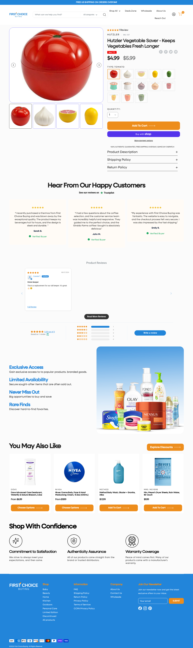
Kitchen (47, 601)
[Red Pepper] (169, 86)
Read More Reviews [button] (96, 316)
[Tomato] (114, 74)
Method (104, 489)
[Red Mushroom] (114, 86)
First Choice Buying (21, 646)
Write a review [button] (150, 333)
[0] (180, 14)
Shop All (113, 11)
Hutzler (113, 35)
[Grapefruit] (141, 74)
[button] (113, 30)
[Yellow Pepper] (114, 98)
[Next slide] (171, 293)
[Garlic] (127, 74)
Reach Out (160, 18)
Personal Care (50, 609)
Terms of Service (82, 605)
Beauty (46, 593)
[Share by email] (176, 52)
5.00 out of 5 (49, 332)
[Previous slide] (22, 293)
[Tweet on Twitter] (171, 52)
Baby (45, 589)
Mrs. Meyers (151, 489)
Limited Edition (50, 612)
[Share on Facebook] (161, 52)
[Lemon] (155, 74)
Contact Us (116, 593)
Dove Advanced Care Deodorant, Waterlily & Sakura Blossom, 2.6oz (26, 494)
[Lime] (169, 74)
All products (49, 620)
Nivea (58, 489)
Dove (14, 489)
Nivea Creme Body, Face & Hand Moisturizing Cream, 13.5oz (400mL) (71, 494)
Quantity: (114, 109)
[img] (33, 273)
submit (176, 601)
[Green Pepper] (141, 98)
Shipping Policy (81, 593)
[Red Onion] (141, 86)
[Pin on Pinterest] (166, 52)
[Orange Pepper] (127, 98)
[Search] (104, 15)
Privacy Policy (81, 601)
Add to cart (139, 125)
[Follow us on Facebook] (140, 608)
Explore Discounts (161, 447)
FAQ (76, 589)
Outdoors (47, 605)
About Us (161, 11)
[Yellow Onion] (155, 86)
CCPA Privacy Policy (84, 609)
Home (46, 597)
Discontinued (49, 616)
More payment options (143, 141)
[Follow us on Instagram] (145, 608)
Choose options (26, 508)
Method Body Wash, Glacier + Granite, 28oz (117, 494)
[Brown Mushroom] (127, 86)
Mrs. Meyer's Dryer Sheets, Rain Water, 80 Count (162, 494)
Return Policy (80, 597)
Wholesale (146, 11)
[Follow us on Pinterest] (150, 608)
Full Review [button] (31, 307)
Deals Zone (130, 11)
